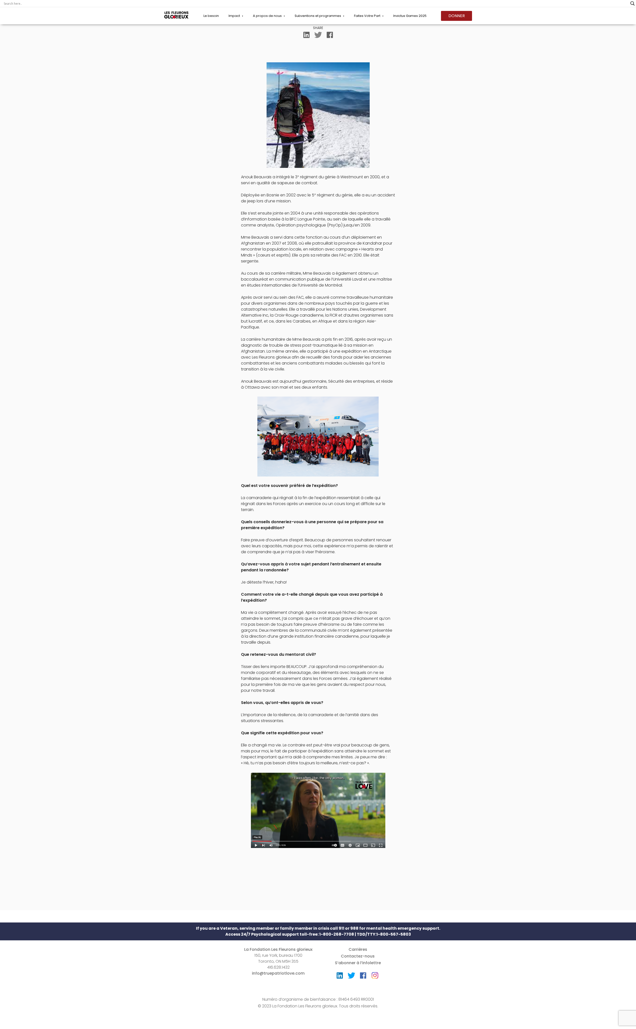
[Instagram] (375, 974)
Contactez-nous (358, 956)
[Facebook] (330, 36)
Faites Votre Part (367, 15)
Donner (456, 16)
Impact (234, 15)
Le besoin (211, 15)
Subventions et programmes (318, 15)
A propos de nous (267, 15)
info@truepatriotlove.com (278, 973)
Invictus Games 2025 (410, 15)
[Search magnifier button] (632, 3)
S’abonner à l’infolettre (358, 963)
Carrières (358, 949)
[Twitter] (318, 36)
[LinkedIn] (306, 36)
